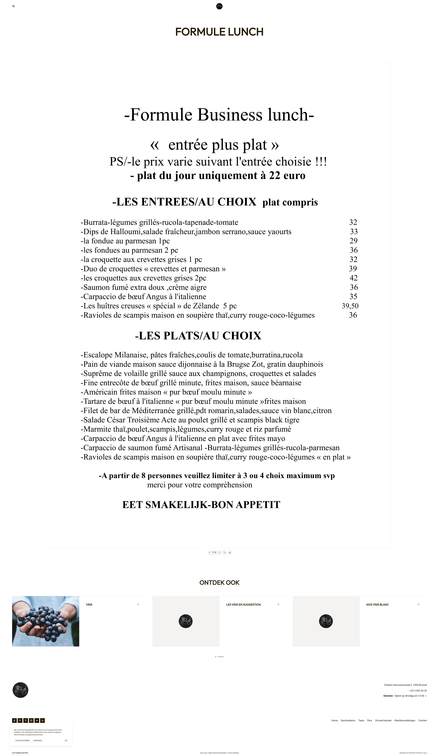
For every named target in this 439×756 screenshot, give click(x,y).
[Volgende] (219, 653)
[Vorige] (209, 653)
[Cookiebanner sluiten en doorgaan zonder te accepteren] (66, 740)
